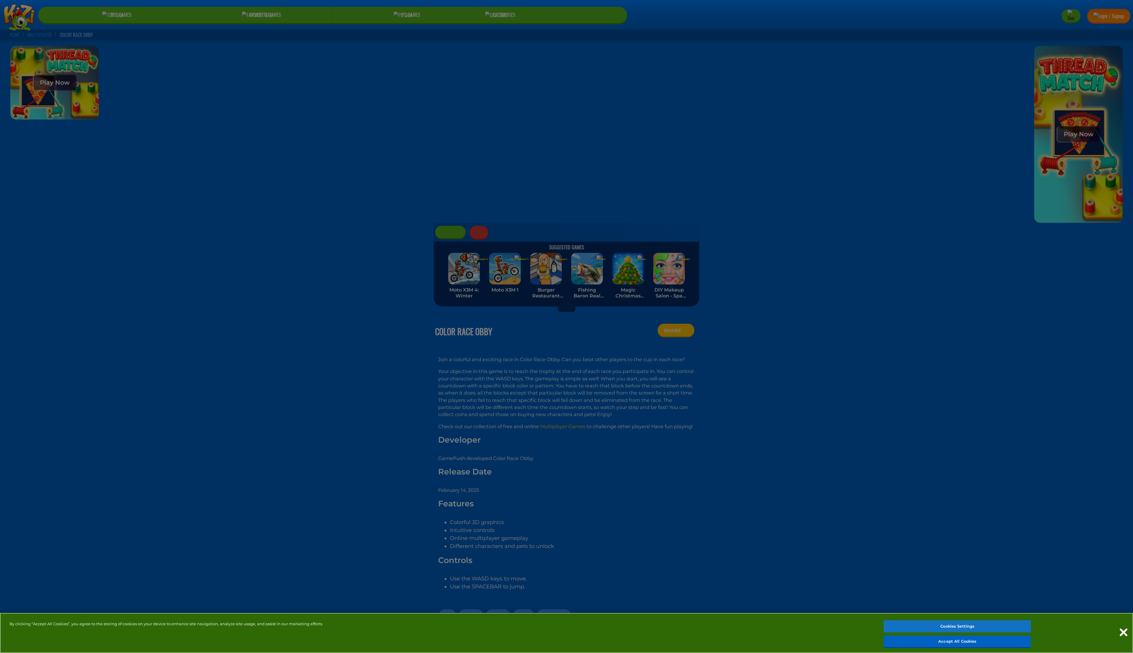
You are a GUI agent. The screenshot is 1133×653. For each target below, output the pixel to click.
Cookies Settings (957, 626)
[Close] (1123, 632)
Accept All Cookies (957, 641)
